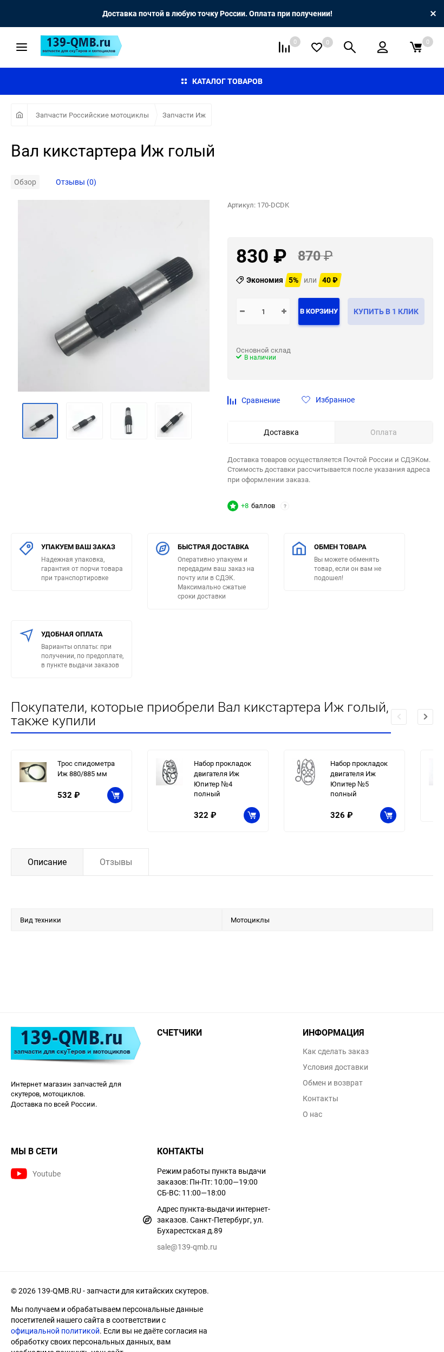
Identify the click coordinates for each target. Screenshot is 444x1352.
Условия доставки (335, 1067)
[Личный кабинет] (382, 47)
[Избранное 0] (316, 47)
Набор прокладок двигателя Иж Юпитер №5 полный (359, 778)
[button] (425, 717)
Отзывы (116, 862)
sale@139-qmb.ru (187, 1247)
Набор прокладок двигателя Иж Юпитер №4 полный (222, 778)
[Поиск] (350, 47)
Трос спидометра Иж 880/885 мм (86, 768)
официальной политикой (55, 1330)
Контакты (320, 1098)
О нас (312, 1114)
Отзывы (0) (76, 182)
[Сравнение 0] (284, 47)
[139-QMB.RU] (76, 1047)
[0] (415, 47)
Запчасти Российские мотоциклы (92, 115)
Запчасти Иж (184, 115)
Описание (47, 862)
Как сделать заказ (336, 1051)
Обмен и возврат (333, 1083)
